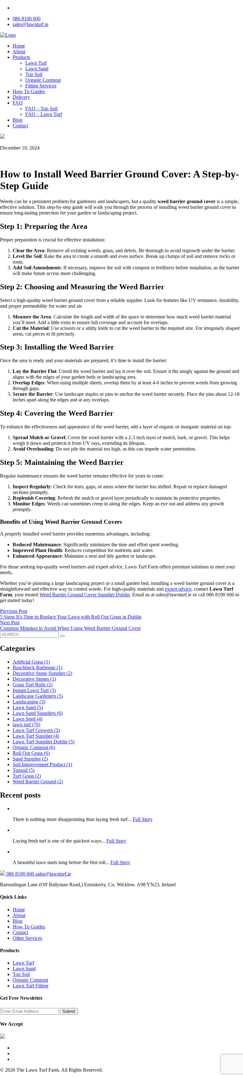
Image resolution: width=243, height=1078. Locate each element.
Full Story (143, 819)
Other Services (27, 938)
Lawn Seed (27, 719)
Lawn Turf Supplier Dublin (43, 741)
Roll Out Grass (31, 753)
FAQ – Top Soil (41, 108)
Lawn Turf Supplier (36, 736)
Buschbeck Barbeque (37, 667)
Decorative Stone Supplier (42, 673)
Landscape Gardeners (38, 696)
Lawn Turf (36, 63)
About (19, 51)
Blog (17, 120)
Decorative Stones (34, 679)
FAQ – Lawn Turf (43, 114)
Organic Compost (43, 80)
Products (21, 57)
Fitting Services (40, 85)
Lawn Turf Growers (36, 730)
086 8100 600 (26, 18)
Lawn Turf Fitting (30, 985)
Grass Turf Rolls (33, 684)
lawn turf (26, 724)
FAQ (18, 103)
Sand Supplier (30, 758)
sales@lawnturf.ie (30, 24)
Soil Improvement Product (42, 764)
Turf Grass (27, 776)
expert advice (178, 589)
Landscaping (29, 701)
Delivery (21, 97)
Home (19, 45)
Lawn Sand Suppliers (38, 713)
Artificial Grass (31, 661)
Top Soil (33, 74)
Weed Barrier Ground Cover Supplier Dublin (85, 594)
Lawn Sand (36, 68)
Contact (20, 125)
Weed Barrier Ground (38, 781)
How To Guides (29, 91)
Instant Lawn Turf (34, 690)
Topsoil (23, 770)
